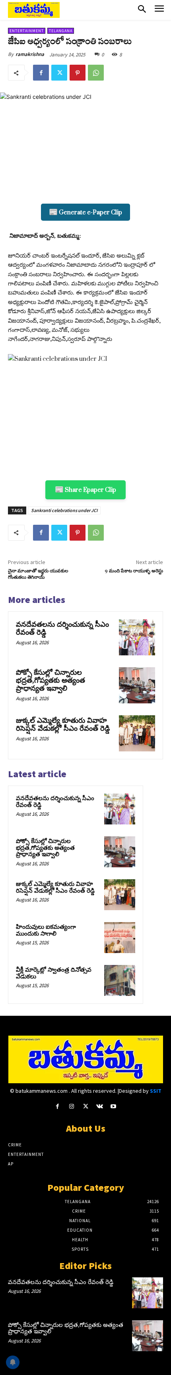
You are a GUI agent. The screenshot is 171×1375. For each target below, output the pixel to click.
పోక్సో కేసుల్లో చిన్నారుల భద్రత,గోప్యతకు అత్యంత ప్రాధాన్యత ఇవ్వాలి (50, 680)
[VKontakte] (100, 1106)
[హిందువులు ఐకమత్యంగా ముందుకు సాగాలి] (119, 937)
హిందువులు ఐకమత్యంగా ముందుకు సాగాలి (46, 930)
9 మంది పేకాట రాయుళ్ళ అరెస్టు (134, 571)
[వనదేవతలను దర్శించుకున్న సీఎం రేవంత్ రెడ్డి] (137, 637)
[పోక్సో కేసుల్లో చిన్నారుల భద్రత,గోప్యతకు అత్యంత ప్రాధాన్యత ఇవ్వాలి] (137, 685)
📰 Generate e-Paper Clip (85, 212)
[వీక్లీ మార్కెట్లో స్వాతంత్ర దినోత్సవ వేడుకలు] (119, 980)
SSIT (155, 1090)
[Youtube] (114, 1106)
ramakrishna (30, 54)
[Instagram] (71, 1106)
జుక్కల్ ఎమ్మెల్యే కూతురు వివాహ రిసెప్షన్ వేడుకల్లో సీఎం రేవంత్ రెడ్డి (63, 724)
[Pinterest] (78, 73)
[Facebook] (41, 73)
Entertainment (27, 30)
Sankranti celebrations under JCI (64, 510)
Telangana (60, 30)
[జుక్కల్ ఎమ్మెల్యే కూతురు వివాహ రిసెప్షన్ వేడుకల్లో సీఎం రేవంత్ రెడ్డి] (137, 733)
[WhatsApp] (96, 73)
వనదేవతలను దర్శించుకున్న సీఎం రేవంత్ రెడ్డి (62, 628)
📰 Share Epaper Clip (85, 489)
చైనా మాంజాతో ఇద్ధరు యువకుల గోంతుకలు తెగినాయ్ (38, 574)
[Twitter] (59, 73)
